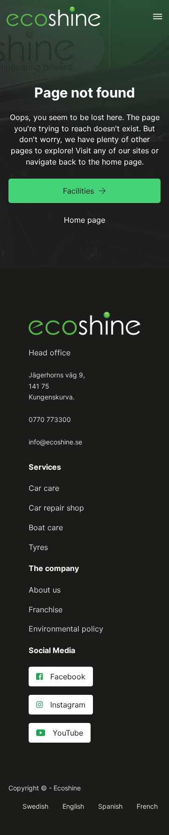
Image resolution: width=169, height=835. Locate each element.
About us (45, 589)
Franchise (45, 609)
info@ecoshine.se (55, 442)
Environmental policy (66, 628)
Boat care (46, 527)
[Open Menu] (157, 16)
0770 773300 (50, 419)
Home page (84, 220)
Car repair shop (56, 507)
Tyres (38, 547)
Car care (44, 488)
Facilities (78, 191)
